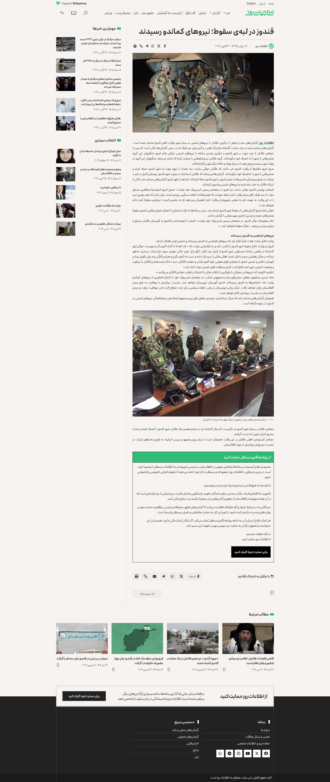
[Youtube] (248, 753)
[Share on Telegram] (147, 46)
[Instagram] (238, 753)
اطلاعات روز (261, 46)
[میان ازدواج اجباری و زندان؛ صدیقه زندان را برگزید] (65, 156)
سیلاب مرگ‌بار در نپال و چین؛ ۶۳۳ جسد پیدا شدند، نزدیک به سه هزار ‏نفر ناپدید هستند (100, 43)
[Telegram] (229, 753)
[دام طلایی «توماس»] (65, 192)
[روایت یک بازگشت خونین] (65, 210)
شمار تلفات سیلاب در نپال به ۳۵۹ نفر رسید (102, 62)
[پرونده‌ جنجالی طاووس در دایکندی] (65, 229)
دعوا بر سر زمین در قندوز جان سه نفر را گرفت (82, 658)
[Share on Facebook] (164, 46)
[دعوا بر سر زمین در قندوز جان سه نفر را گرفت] (82, 638)
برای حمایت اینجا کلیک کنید (251, 552)
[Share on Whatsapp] (153, 46)
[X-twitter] (257, 753)
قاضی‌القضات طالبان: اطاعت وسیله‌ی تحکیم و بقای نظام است (251, 660)
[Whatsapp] (220, 753)
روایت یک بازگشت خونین (108, 205)
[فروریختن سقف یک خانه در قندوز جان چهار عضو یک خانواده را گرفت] (137, 638)
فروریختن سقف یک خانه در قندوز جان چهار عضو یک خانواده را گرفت (138, 660)
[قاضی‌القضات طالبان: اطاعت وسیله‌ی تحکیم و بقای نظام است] (248, 638)
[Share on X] (159, 46)
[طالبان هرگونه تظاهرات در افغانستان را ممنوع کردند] (65, 123)
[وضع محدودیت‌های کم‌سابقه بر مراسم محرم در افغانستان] (65, 174)
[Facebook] (266, 753)
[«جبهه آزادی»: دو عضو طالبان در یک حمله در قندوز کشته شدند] (192, 638)
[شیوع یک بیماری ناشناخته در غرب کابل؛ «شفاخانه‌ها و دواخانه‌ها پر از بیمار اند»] (65, 105)
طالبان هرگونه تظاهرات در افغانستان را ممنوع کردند (100, 120)
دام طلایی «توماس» (110, 187)
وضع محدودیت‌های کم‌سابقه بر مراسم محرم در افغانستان (100, 171)
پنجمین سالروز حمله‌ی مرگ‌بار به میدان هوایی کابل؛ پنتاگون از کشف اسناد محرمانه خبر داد (101, 82)
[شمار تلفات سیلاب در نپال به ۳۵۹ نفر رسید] (65, 65)
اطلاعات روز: (266, 142)
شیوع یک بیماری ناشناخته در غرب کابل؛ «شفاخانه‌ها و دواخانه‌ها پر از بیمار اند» (101, 102)
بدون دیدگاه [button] (145, 594)
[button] (85, 13)
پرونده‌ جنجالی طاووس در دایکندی (103, 223)
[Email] (154, 576)
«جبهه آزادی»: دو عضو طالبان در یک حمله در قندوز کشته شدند (192, 660)
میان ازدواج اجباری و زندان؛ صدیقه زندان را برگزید (100, 153)
